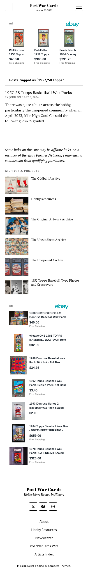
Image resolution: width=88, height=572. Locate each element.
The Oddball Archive (45, 178)
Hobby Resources (43, 199)
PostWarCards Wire (44, 546)
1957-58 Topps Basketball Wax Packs (38, 92)
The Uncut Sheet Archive (48, 240)
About (44, 521)
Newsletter (44, 538)
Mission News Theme (30, 565)
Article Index (44, 554)
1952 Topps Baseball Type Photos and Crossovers (55, 282)
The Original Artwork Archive (52, 219)
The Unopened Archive (47, 260)
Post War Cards (44, 5)
